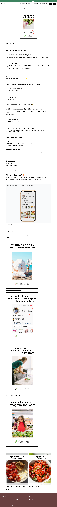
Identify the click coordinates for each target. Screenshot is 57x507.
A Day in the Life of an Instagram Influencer (12, 448)
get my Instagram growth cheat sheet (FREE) (20, 179)
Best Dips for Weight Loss (35, 486)
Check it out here (29, 104)
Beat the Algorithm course (22, 177)
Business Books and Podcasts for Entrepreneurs (13, 290)
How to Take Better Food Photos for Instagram (13, 395)
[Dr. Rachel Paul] (3, 3)
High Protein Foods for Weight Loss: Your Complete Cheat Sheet (15, 487)
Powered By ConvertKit (9, 231)
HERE (33, 1)
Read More (8, 489)
